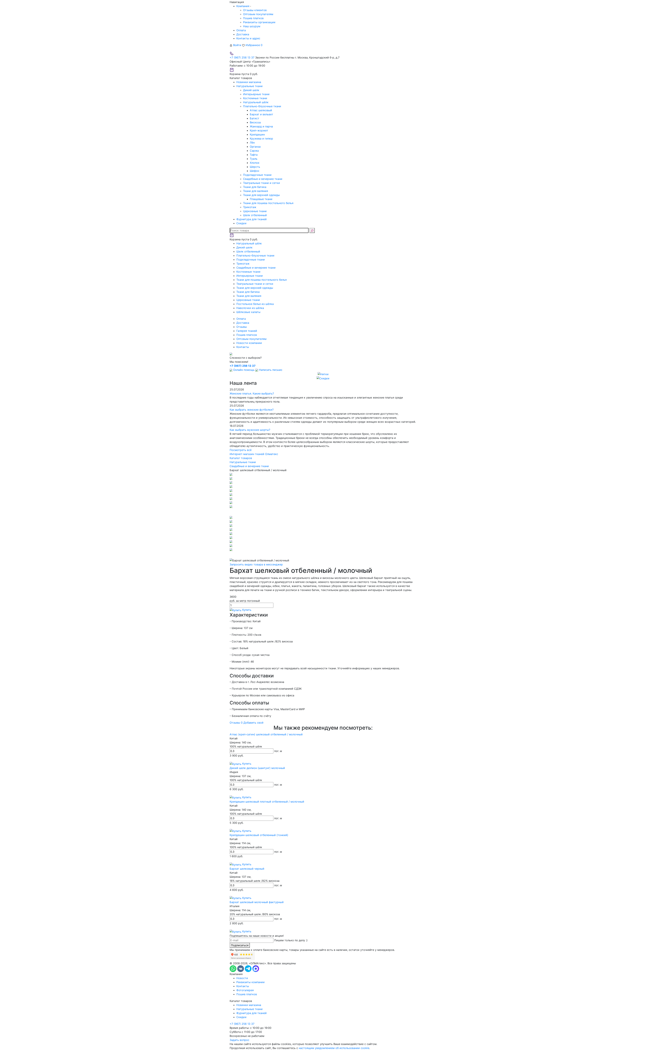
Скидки (241, 1017)
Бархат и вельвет (261, 114)
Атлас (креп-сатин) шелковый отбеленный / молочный (266, 734)
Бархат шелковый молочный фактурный (257, 902)
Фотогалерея (245, 990)
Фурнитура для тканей (251, 1013)
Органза (255, 146)
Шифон (254, 170)
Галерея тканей (246, 330)
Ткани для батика (254, 187)
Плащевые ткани (261, 199)
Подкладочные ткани (257, 174)
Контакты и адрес (248, 38)
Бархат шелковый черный (247, 868)
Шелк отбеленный (255, 215)
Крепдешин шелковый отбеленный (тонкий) (259, 835)
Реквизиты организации (259, 22)
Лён (252, 142)
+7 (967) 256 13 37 (242, 57)
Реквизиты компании (250, 982)
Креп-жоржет (259, 130)
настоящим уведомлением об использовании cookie (334, 1048)
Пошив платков (253, 18)
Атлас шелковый (261, 110)
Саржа (254, 150)
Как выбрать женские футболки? (252, 409)
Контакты (242, 347)
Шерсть (255, 166)
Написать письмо (270, 369)
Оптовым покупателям (258, 14)
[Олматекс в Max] (255, 968)
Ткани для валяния (255, 191)
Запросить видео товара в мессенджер (256, 564)
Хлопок (254, 162)
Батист (254, 118)
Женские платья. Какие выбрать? (252, 393)
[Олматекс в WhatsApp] (233, 968)
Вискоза (255, 122)
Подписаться (239, 945)
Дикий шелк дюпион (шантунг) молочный (257, 768)
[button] (323, 511)
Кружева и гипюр (261, 138)
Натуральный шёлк (255, 102)
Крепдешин (257, 134)
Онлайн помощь (243, 369)
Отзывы (241, 326)
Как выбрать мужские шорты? (250, 429)
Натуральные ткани (249, 1009)
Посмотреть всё (241, 450)
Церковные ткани (255, 211)
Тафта (254, 154)
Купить (246, 609)
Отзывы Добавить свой (246, 722)
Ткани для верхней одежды (261, 195)
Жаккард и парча (261, 126)
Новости (242, 978)
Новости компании (249, 343)
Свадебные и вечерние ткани (262, 179)
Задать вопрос (239, 1040)
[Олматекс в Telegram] (248, 968)
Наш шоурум (251, 26)
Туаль (253, 158)
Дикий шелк (251, 90)
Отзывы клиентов (255, 10)
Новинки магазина (248, 1005)
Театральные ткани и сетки (261, 183)
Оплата (241, 30)
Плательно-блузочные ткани (262, 106)
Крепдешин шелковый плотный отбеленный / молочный (267, 801)
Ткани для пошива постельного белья (268, 203)
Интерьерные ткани (256, 94)
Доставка (242, 34)
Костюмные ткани (255, 98)
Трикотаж (249, 207)
